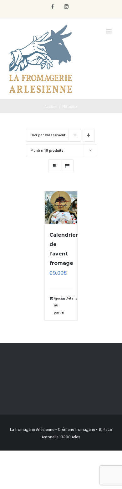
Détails (69, 298)
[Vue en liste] (67, 166)
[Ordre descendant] (89, 135)
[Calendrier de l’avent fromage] (61, 207)
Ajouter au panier (57, 305)
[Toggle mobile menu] (109, 31)
